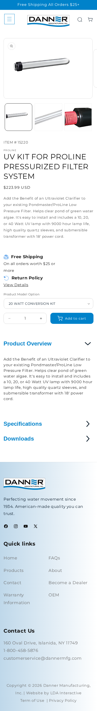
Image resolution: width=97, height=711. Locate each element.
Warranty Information (17, 598)
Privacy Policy (63, 700)
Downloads (19, 438)
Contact (12, 582)
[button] (9, 19)
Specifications (23, 424)
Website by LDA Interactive (54, 693)
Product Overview (28, 343)
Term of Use (32, 700)
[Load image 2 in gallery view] (48, 117)
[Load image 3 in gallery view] (78, 117)
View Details (16, 285)
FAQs (54, 558)
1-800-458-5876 (21, 650)
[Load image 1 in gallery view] (18, 117)
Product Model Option (22, 294)
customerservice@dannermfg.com (42, 658)
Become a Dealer (68, 582)
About (55, 570)
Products (14, 570)
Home (10, 558)
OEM (53, 595)
